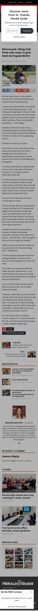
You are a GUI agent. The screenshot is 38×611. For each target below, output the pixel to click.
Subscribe (27, 31)
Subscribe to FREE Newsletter (17, 607)
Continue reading (19, 37)
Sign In (21, 2)
